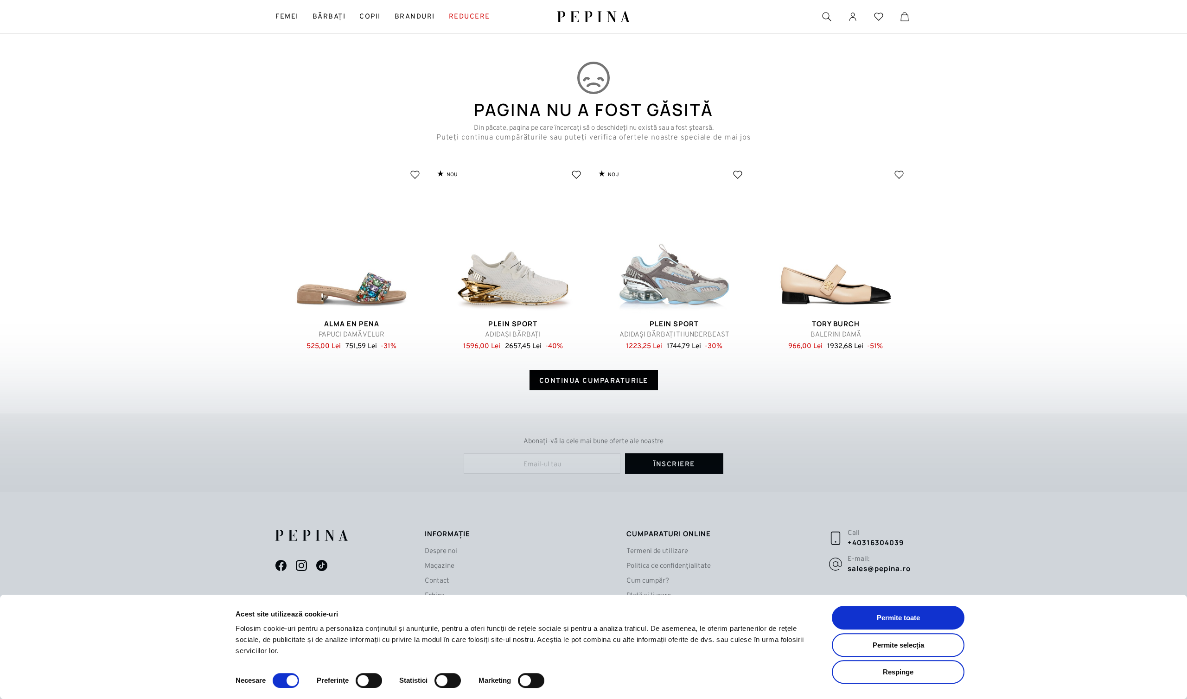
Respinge (898, 672)
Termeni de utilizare (657, 551)
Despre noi (441, 551)
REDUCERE (469, 17)
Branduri (415, 17)
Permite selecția (898, 645)
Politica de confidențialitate (668, 566)
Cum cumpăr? (647, 581)
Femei (287, 17)
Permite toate (898, 618)
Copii (370, 17)
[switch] (369, 680)
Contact (437, 581)
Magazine (439, 566)
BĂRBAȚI (329, 17)
